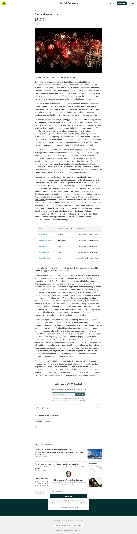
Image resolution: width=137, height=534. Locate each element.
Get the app (77, 525)
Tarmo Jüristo (43, 18)
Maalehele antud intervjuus (85, 292)
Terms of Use (77, 500)
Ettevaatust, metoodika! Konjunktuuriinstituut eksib (57, 464)
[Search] (110, 3)
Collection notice (78, 521)
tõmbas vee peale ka (90, 170)
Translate (39, 10)
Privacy (65, 521)
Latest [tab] (42, 444)
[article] (68, 454)
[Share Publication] (114, 3)
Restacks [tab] (47, 421)
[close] (86, 471)
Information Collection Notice (68, 502)
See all (38, 493)
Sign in (131, 3)
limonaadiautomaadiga (44, 292)
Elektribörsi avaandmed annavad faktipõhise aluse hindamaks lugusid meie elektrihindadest (59, 453)
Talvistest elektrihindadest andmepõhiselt (53, 450)
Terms (70, 521)
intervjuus (73, 284)
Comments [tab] (39, 421)
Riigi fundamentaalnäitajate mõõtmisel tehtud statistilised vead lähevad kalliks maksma (60, 468)
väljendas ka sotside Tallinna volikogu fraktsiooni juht (68, 197)
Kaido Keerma (43, 456)
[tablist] (43, 421)
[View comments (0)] (43, 24)
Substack (59, 530)
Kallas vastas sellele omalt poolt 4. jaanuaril (66, 290)
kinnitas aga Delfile (82, 191)
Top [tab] (37, 444)
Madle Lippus (68, 191)
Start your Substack (63, 525)
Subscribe (121, 3)
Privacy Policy (82, 502)
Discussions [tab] (48, 444)
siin (45, 271)
